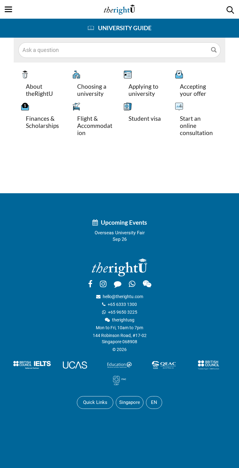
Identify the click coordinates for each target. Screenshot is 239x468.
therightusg (123, 319)
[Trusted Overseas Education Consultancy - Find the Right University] (119, 266)
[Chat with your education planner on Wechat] (147, 284)
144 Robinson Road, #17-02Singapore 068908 (120, 338)
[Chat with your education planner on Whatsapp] (132, 284)
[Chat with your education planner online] (117, 284)
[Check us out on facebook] (90, 284)
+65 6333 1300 (122, 304)
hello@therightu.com (123, 296)
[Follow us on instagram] (103, 284)
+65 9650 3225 (122, 312)
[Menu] (8, 9)
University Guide (125, 27)
